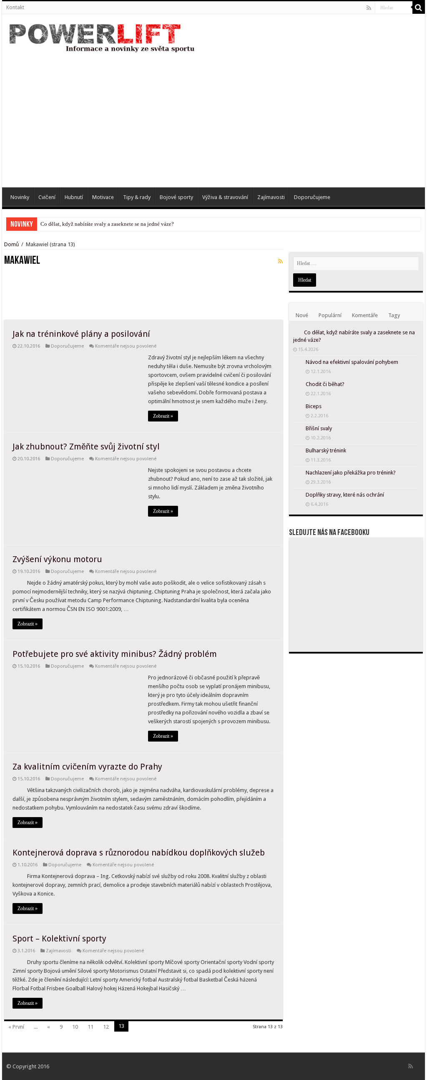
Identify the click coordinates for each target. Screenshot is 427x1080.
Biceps (314, 406)
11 (90, 1027)
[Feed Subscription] (280, 261)
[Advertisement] (213, 116)
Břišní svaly (319, 428)
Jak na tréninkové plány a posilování (81, 334)
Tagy (394, 315)
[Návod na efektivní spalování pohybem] (297, 362)
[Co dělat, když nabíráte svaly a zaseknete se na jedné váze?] (296, 332)
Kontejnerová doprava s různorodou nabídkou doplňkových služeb (139, 853)
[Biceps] (297, 407)
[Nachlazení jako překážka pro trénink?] (297, 473)
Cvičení (46, 197)
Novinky (19, 197)
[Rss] (369, 8)
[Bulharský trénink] (297, 451)
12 (106, 1027)
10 (75, 1027)
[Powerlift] (102, 37)
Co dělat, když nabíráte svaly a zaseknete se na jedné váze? (107, 224)
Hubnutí (74, 197)
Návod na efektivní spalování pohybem (352, 362)
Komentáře (365, 315)
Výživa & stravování (225, 197)
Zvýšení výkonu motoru (57, 559)
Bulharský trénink (326, 450)
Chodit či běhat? (325, 384)
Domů (12, 244)
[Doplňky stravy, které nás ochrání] (297, 495)
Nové (302, 315)
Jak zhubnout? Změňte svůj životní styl (86, 447)
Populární (330, 315)
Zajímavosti (271, 197)
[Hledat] (418, 7)
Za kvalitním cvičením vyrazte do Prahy (87, 767)
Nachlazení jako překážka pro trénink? (351, 472)
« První (16, 1027)
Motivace (103, 197)
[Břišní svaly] (297, 429)
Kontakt (15, 7)
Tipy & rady (137, 197)
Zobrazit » (163, 416)
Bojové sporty (176, 197)
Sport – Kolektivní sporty (59, 939)
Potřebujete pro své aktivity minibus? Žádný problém (115, 654)
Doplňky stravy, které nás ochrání (345, 495)
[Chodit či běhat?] (297, 385)
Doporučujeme (312, 197)
